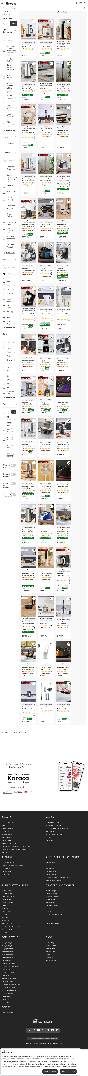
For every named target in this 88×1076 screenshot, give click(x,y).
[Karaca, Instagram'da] (29, 1030)
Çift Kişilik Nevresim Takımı (11, 926)
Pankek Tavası (6, 920)
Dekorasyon (49, 958)
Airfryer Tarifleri (51, 949)
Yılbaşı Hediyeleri (7, 981)
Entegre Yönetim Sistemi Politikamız (58, 877)
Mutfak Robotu (50, 900)
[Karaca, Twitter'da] (43, 1030)
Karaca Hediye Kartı (8, 863)
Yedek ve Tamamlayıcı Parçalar (12, 866)
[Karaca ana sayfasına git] (43, 1021)
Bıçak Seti (5, 909)
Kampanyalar (6, 869)
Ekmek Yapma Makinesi (54, 915)
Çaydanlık (5, 906)
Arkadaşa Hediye (7, 952)
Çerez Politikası (51, 871)
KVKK (48, 866)
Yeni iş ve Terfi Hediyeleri (10, 967)
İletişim (4, 852)
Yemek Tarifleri (51, 946)
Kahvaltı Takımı (7, 894)
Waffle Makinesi (51, 903)
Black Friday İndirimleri (9, 990)
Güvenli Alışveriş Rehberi (54, 880)
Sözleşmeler (50, 869)
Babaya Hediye (7, 946)
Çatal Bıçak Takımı (8, 897)
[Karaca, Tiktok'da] (34, 1030)
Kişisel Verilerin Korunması (62, 857)
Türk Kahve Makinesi (52, 923)
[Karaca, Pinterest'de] (48, 1030)
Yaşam (48, 955)
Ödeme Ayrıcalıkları (8, 1013)
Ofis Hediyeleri (6, 961)
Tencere (48, 912)
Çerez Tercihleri (51, 874)
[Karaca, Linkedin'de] (52, 1030)
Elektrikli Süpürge (52, 894)
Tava (47, 920)
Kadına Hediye (6, 996)
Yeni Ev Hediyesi (7, 993)
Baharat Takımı (7, 929)
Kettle (48, 909)
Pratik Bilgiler (50, 952)
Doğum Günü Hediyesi (9, 964)
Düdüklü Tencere (7, 903)
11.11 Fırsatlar (5, 1002)
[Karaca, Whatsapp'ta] (57, 1030)
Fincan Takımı (6, 900)
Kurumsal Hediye (7, 958)
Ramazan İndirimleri (8, 987)
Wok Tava (5, 917)
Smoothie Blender (52, 906)
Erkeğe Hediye (6, 999)
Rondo (48, 917)
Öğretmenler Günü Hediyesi (11, 984)
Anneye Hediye (7, 943)
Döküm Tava (6, 912)
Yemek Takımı (6, 891)
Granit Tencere (7, 923)
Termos (4, 932)
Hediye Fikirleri (51, 961)
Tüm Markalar (6, 871)
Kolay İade (5, 874)
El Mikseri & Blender (52, 897)
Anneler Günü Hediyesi (9, 978)
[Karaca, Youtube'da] (38, 1030)
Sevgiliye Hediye (7, 949)
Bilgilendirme (50, 863)
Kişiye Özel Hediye (8, 973)
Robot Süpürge (51, 891)
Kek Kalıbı (5, 915)
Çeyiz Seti (5, 975)
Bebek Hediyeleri (7, 955)
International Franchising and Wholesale (15, 849)
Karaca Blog (50, 943)
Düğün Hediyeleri (7, 970)
